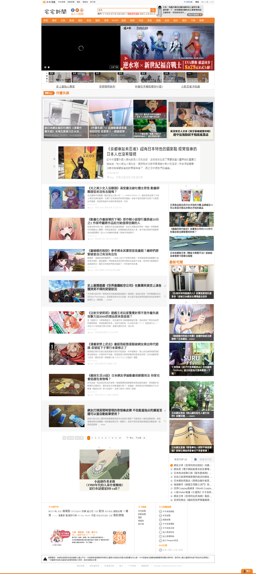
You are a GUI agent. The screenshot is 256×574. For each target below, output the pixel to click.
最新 (54, 20)
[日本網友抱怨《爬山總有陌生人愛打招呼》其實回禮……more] (191, 410)
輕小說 (102, 239)
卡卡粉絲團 (188, 2)
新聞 (165, 550)
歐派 (101, 511)
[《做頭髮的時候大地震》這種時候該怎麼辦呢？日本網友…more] (191, 333)
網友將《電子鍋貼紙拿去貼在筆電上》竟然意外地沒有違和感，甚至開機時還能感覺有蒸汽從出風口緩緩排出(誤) (194, 469)
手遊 (93, 515)
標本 (114, 270)
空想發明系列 (107, 86)
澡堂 (110, 208)
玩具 (167, 20)
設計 (175, 20)
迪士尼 (153, 14)
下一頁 (129, 438)
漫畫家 (102, 270)
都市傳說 (109, 511)
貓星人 (124, 14)
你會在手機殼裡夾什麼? (149, 86)
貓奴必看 (117, 511)
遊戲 (158, 20)
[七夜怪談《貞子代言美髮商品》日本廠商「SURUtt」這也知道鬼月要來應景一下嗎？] (191, 361)
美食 (149, 20)
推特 (106, 208)
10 (120, 438)
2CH (105, 395)
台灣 (147, 14)
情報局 (85, 2)
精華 (201, 20)
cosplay (54, 515)
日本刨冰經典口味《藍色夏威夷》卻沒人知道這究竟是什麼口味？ (194, 473)
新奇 (89, 20)
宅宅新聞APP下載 (82, 10)
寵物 (97, 20)
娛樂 (132, 20)
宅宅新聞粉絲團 (73, 10)
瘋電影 (67, 511)
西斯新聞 (71, 2)
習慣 (109, 395)
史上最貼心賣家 (65, 86)
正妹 (63, 20)
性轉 (84, 511)
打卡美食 (106, 14)
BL (56, 511)
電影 (78, 2)
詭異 (123, 20)
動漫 (71, 20)
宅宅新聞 (61, 2)
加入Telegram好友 (170, 540)
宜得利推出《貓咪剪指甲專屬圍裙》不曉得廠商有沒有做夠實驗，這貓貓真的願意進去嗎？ (194, 500)
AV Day (80, 515)
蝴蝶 (118, 270)
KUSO (115, 20)
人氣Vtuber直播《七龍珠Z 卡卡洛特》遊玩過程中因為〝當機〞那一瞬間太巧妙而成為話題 (194, 492)
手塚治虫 (108, 270)
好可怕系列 (76, 511)
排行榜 (92, 2)
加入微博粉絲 (168, 536)
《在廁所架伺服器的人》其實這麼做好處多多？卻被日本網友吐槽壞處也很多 (192, 295)
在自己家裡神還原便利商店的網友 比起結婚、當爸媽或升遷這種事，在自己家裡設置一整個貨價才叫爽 (194, 477)
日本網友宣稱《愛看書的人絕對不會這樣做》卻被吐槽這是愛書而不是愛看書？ (192, 449)
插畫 (101, 332)
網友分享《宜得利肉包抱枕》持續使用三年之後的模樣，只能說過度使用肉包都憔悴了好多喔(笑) (194, 465)
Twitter (101, 208)
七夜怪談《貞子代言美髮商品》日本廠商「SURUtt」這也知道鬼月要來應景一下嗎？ (192, 370)
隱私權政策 (94, 566)
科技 (141, 20)
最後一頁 (145, 438)
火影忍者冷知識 (190, 86)
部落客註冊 (109, 566)
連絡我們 (145, 566)
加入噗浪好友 (77, 10)
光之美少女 (117, 208)
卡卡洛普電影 (168, 524)
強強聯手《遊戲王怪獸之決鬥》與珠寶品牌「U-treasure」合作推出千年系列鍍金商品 (194, 484)
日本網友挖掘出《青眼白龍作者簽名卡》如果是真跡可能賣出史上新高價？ (194, 480)
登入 (248, 571)
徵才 (121, 566)
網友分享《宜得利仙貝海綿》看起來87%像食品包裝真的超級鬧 (194, 496)
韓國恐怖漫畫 (133, 14)
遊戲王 (106, 332)
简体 (197, 2)
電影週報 (118, 515)
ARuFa (87, 516)
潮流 (184, 20)
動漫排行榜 (71, 515)
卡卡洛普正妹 (168, 528)
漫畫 (101, 364)
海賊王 (142, 14)
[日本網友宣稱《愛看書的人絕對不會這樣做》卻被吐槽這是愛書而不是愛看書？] (191, 438)
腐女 (60, 511)
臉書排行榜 (206, 459)
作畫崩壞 (115, 395)
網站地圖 (80, 566)
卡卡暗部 (132, 566)
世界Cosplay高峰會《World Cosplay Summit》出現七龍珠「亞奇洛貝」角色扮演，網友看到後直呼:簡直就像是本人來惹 (194, 488)
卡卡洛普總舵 (168, 511)
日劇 (110, 515)
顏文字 (51, 511)
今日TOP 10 (180, 459)
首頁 (45, 20)
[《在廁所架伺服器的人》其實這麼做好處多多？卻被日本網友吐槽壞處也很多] (191, 284)
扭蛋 (119, 14)
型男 (106, 20)
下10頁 (138, 438)
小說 (107, 239)
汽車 (193, 20)
